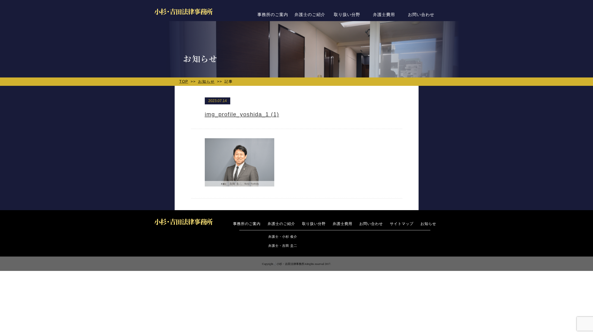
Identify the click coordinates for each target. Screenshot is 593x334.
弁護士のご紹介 (309, 14)
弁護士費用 (384, 14)
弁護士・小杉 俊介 (282, 236)
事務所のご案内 (272, 14)
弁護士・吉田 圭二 (282, 245)
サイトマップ (401, 223)
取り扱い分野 (347, 14)
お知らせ (206, 82)
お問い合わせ (421, 14)
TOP (183, 82)
